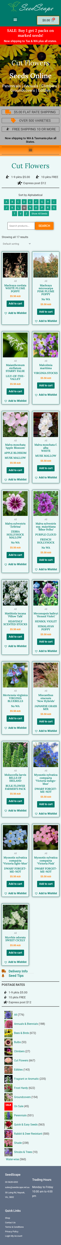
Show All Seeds (39, 213)
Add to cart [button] (15, 303)
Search (44, 226)
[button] (15, 19)
